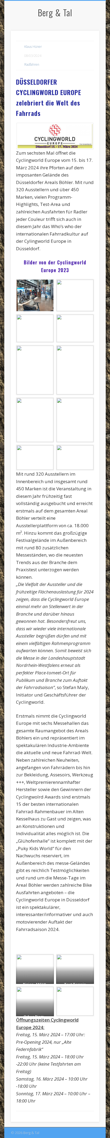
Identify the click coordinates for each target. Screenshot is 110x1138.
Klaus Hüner (33, 46)
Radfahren (31, 64)
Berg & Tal (55, 12)
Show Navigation (86, 48)
